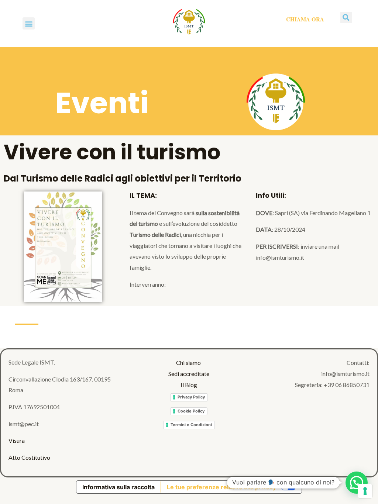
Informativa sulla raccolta (118, 487)
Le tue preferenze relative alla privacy (221, 487)
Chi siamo (189, 362)
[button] (29, 23)
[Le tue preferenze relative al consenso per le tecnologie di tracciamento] (365, 491)
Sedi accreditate (188, 373)
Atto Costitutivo (29, 457)
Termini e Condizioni (191, 424)
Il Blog (189, 384)
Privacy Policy (191, 397)
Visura (16, 440)
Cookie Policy (191, 411)
